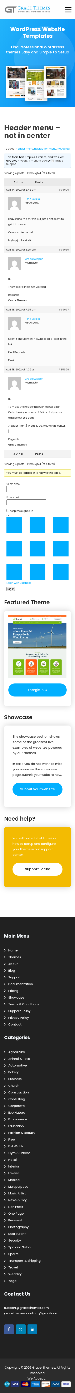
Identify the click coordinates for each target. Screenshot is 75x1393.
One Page (16, 1213)
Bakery (13, 1072)
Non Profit (16, 1207)
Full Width (15, 1146)
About (13, 964)
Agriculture (16, 1052)
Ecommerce (17, 1119)
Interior (13, 1166)
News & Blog (17, 1200)
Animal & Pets (19, 1058)
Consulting (16, 1099)
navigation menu (45, 148)
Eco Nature (16, 1112)
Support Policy (19, 1011)
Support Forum (37, 869)
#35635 (64, 249)
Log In (10, 588)
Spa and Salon (19, 1247)
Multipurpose (18, 1186)
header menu (24, 148)
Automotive (17, 1065)
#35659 (64, 369)
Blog (11, 970)
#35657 (64, 309)
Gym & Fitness (19, 1153)
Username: (13, 484)
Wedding (15, 1274)
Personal (15, 1220)
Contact (15, 1024)
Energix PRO (37, 689)
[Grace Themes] (27, 11)
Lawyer (13, 1173)
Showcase (16, 997)
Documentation (20, 984)
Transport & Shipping (24, 1260)
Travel (13, 1267)
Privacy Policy (18, 1017)
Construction (18, 1092)
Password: (13, 497)
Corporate (16, 1106)
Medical (14, 1180)
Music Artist (17, 1193)
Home (13, 950)
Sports (13, 1254)
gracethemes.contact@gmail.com (31, 1313)
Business (15, 1079)
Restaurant (17, 1233)
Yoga (12, 1281)
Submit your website (37, 789)
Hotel (12, 1159)
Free (11, 1139)
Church (13, 1085)
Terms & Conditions (23, 1004)
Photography (18, 1227)
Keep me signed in (21, 511)
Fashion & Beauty (21, 1132)
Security (14, 1240)
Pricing (13, 990)
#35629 (64, 189)
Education (16, 1126)
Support (14, 977)
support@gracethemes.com (26, 1307)
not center (64, 148)
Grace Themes (43, 1367)
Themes (14, 957)
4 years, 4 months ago (32, 160)
